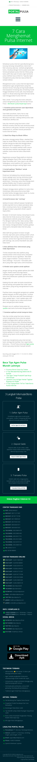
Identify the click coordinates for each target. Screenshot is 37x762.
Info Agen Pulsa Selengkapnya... (14, 720)
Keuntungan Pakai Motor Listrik (14, 708)
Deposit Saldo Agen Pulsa (18, 456)
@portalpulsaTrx (13, 597)
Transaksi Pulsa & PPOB (18, 488)
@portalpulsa (17, 623)
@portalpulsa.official (18, 620)
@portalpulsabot (13, 586)
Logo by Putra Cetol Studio (27, 759)
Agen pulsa (30, 344)
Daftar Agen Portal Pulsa (18, 425)
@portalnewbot (13, 588)
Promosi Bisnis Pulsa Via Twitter (17, 370)
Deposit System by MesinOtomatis (25, 757)
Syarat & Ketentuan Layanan (13, 743)
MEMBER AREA (25, 5)
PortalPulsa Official (17, 632)
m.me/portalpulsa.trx (14, 591)
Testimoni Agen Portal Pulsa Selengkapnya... (18, 691)
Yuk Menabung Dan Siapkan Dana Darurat (17, 700)
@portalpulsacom (17, 629)
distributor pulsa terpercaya (17, 104)
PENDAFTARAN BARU (14, 5)
